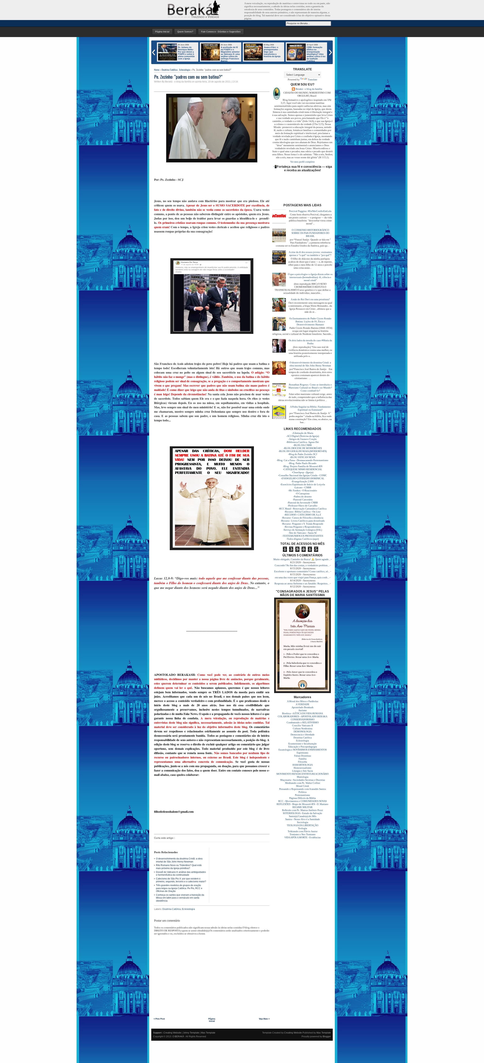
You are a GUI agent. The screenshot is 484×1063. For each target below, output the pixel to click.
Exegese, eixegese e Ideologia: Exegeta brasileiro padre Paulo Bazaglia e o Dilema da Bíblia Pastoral (273, 54)
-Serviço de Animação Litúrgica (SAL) (302, 529)
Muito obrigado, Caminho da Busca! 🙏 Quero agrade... (301, 559)
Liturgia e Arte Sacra (302, 770)
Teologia (302, 828)
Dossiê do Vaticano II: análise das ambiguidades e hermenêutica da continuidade (181, 873)
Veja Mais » (264, 1019)
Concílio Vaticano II (302, 725)
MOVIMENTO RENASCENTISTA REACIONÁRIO (302, 773)
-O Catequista (302, 493)
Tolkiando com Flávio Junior (302, 831)
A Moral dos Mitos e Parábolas (302, 701)
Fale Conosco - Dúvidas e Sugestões (221, 31)
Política (302, 792)
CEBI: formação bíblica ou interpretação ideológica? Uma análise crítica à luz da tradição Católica (230, 54)
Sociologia (302, 822)
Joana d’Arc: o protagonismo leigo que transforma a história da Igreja (186, 51)
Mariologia (302, 776)
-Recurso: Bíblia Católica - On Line (302, 511)
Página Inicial (162, 31)
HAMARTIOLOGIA (302, 764)
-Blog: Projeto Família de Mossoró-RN (302, 466)
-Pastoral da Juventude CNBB (302, 502)
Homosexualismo (302, 767)
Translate (312, 79)
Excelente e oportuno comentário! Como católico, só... (302, 571)
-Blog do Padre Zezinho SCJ (302, 454)
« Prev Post (159, 1019)
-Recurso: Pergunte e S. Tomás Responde (302, 523)
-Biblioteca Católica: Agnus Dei (302, 442)
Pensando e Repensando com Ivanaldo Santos (302, 789)
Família (302, 758)
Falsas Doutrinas (302, 755)
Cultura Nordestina (302, 728)
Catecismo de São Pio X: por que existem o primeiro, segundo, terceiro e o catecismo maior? (181, 880)
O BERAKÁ (178, 1036)
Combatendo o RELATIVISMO (303, 722)
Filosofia (302, 761)
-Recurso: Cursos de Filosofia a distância (302, 517)
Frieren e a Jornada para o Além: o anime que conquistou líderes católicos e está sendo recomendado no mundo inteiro (306, 55)
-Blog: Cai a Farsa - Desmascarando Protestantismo (302, 460)
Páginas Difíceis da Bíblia (302, 798)
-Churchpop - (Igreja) (302, 472)
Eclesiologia (184, 69)
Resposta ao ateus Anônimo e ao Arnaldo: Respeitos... (302, 583)
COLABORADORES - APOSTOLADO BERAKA (302, 716)
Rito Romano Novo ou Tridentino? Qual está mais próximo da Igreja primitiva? (179, 867)
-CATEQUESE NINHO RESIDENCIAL (302, 469)
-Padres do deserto (302, 496)
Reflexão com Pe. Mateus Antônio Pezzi (302, 810)
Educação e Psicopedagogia (302, 746)
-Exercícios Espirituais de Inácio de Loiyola (302, 484)
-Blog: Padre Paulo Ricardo (302, 463)
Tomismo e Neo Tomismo (303, 834)
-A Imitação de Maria (302, 433)
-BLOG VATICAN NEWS (302, 457)
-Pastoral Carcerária (303, 499)
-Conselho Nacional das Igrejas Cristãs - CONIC (302, 475)
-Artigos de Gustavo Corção (302, 439)
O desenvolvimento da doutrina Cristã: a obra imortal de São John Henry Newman (179, 860)
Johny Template (191, 1032)
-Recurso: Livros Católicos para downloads (303, 520)
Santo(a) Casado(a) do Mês (302, 816)
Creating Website (172, 1032)
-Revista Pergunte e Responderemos (302, 526)
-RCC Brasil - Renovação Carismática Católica (303, 508)
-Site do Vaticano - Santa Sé (303, 532)
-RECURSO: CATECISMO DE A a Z (302, 514)
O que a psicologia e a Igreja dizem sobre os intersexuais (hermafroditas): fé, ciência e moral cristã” (310, 277)
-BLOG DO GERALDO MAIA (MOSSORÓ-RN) (302, 451)
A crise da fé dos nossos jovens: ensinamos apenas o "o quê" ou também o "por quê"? (310, 254)
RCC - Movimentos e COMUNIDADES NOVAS (302, 801)
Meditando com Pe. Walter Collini (302, 783)
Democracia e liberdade (303, 734)
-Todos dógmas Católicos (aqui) (302, 538)
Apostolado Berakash (302, 707)
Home (156, 69)
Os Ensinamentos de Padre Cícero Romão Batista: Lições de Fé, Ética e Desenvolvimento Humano (310, 321)
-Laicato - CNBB (302, 487)
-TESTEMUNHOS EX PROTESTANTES (302, 535)
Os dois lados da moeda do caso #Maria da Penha (310, 342)
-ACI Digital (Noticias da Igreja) (302, 436)
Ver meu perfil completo (302, 161)
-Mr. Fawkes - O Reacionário (302, 490)
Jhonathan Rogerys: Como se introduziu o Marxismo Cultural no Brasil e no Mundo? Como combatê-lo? (310, 387)
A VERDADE (302, 704)
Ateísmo (302, 710)
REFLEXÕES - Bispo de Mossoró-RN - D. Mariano (302, 804)
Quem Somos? (185, 31)
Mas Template (208, 1032)
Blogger (327, 1036)
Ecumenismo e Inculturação (302, 743)
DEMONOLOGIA (303, 731)
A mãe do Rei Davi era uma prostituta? (310, 299)
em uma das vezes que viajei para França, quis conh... (302, 577)
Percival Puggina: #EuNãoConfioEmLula (310, 211)
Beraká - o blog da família (309, 89)
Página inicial (211, 1020)
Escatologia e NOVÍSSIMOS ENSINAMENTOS (302, 749)
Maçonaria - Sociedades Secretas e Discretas (302, 779)
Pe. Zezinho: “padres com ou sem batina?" (188, 76)
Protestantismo (302, 795)
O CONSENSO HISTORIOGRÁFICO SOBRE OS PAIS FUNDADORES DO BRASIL (310, 233)
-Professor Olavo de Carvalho (302, 505)
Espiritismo (302, 752)
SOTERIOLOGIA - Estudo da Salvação (302, 813)
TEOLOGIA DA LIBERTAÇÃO (302, 825)
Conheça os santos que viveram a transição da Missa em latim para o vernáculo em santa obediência (180, 898)
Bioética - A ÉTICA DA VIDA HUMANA (302, 713)
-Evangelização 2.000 (302, 481)
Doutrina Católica (170, 69)
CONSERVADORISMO (302, 719)
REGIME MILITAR (302, 807)
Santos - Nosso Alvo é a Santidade (302, 819)
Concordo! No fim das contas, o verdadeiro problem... (302, 565)
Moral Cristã (302, 786)
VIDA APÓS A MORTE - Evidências (302, 837)
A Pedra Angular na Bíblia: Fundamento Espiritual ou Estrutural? (310, 408)
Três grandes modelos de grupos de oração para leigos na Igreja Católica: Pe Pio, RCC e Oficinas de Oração (179, 888)
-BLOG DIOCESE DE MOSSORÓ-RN (302, 448)
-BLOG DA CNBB (302, 445)
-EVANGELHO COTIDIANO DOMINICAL (302, 478)
